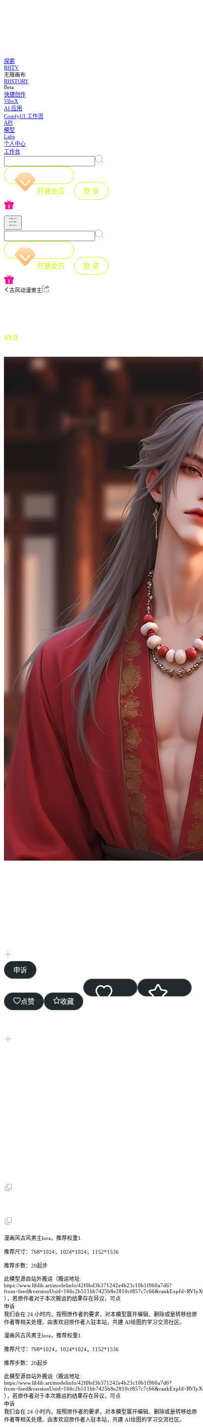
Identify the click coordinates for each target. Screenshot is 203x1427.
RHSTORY (16, 81)
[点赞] (110, 987)
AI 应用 (13, 108)
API (8, 122)
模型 (9, 130)
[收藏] (164, 987)
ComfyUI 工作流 (23, 116)
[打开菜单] (13, 223)
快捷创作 (15, 94)
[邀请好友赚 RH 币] (101, 205)
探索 (9, 61)
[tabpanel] (101, 792)
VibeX (11, 101)
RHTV (11, 67)
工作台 (12, 152)
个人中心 (15, 144)
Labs (9, 136)
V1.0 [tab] (11, 337)
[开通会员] (39, 175)
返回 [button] (31, 310)
